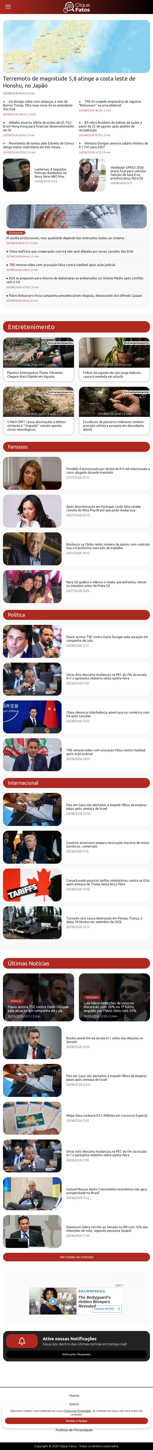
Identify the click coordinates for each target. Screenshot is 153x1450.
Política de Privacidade (74, 1430)
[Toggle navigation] (8, 7)
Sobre (74, 1404)
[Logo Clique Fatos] (76, 7)
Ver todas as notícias (76, 1257)
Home (74, 1396)
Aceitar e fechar (76, 1420)
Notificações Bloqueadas (76, 1354)
